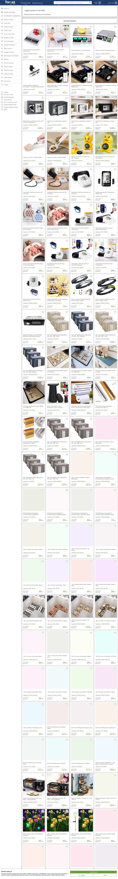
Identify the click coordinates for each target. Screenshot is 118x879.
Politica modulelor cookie (10, 104)
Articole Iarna (7, 81)
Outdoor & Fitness (8, 26)
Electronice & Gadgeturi (12, 16)
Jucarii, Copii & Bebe (9, 34)
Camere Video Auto (9, 63)
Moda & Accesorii (8, 70)
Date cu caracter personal (10, 102)
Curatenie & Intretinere (9, 45)
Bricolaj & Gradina (26, 3)
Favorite (6, 84)
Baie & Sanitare (8, 48)
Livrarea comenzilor (9, 97)
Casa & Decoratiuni (9, 41)
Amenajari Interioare (9, 52)
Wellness (6, 59)
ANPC (5, 109)
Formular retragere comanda (11, 107)
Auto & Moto (7, 23)
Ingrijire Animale (8, 77)
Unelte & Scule (7, 30)
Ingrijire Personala (8, 74)
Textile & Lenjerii (8, 66)
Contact (6, 92)
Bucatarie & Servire (37, 3)
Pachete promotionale (9, 12)
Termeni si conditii (8, 94)
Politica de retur (8, 99)
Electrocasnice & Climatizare (11, 55)
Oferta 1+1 (6, 8)
